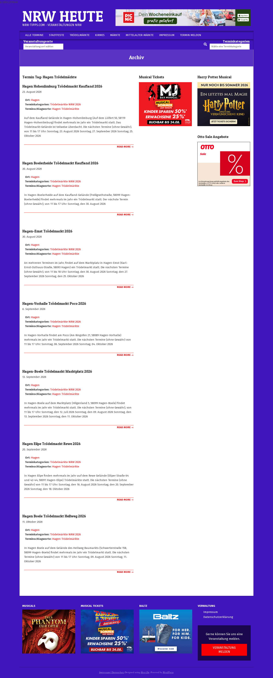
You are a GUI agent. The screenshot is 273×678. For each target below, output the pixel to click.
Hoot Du (145, 672)
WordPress (168, 672)
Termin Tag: (49, 77)
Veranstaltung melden (224, 649)
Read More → (125, 146)
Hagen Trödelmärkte (65, 109)
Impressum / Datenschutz (111, 672)
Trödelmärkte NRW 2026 (65, 104)
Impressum (210, 612)
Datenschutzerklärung (218, 617)
